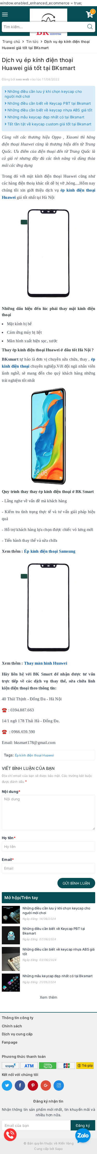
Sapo (59, 1149)
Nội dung (11, 791)
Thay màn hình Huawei (45, 663)
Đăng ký (83, 1125)
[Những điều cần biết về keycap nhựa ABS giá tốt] (11, 959)
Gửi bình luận (76, 883)
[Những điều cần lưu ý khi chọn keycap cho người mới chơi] (11, 915)
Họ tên (9, 838)
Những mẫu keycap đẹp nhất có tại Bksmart (45, 117)
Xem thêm (48, 997)
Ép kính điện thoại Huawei (34, 755)
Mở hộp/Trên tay (21, 897)
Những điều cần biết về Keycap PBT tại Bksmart (48, 103)
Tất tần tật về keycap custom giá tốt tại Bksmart (48, 124)
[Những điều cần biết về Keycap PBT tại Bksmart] (11, 935)
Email (8, 859)
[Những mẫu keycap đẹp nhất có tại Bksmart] (11, 983)
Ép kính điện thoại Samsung (50, 551)
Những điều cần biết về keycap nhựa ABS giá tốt (49, 110)
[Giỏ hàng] (89, 15)
